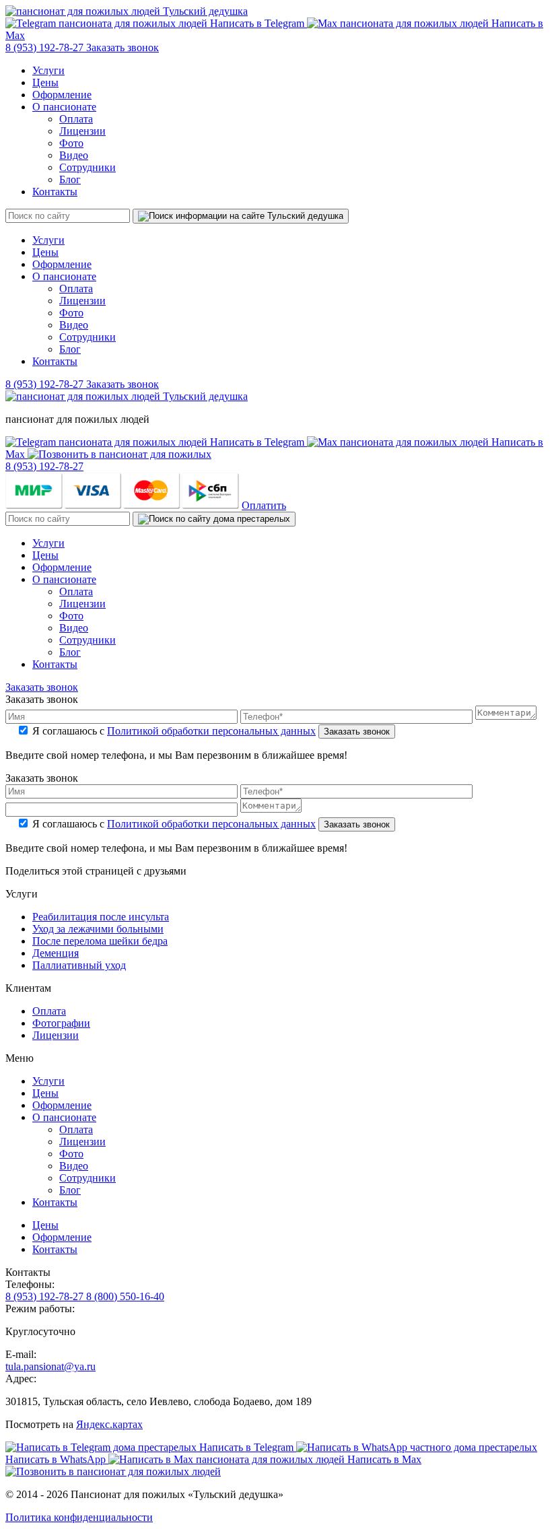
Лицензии (82, 131)
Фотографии (61, 1023)
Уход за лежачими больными (98, 929)
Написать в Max (383, 1459)
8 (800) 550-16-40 (125, 1296)
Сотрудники (87, 167)
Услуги (48, 70)
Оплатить (264, 505)
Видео (73, 155)
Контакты (54, 191)
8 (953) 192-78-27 (45, 47)
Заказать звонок (122, 47)
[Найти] (241, 216)
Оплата (76, 119)
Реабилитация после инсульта (100, 916)
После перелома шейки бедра (100, 941)
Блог (70, 179)
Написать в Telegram (257, 23)
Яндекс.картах (109, 1424)
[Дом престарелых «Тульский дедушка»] (126, 11)
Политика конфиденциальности (79, 1517)
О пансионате (64, 106)
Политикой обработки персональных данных (211, 731)
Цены (45, 82)
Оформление (62, 94)
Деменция (55, 953)
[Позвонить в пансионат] (119, 454)
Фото (71, 143)
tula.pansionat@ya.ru (50, 1366)
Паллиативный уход (79, 965)
